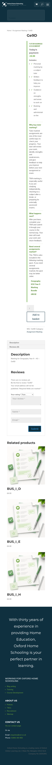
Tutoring (10, 689)
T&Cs (9, 708)
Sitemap (10, 714)
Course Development (15, 693)
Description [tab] (14, 343)
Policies (10, 705)
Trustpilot (12, 18)
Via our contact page (13, 726)
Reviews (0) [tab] (14, 347)
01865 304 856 (17, 738)
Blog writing (11, 686)
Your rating (16, 395)
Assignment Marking (20, 30)
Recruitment (11, 711)
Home (9, 30)
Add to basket (35, 316)
